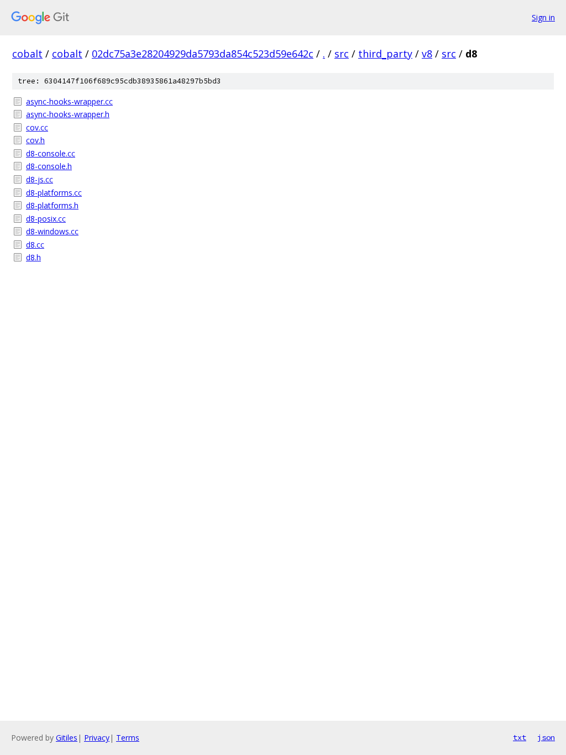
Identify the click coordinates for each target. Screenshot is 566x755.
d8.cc (35, 244)
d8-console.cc (50, 153)
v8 (427, 53)
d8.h (33, 257)
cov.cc (37, 127)
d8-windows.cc (52, 231)
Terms (127, 737)
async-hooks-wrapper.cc (69, 101)
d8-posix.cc (46, 218)
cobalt (27, 53)
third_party (385, 53)
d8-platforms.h (52, 205)
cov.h (35, 140)
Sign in (543, 17)
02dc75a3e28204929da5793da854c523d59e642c (202, 53)
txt (519, 737)
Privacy (96, 737)
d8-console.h (49, 166)
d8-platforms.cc (54, 192)
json (546, 737)
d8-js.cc (39, 179)
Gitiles (66, 737)
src (341, 53)
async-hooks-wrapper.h (67, 114)
